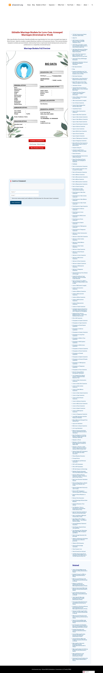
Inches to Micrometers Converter (78, 294)
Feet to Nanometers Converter (80, 184)
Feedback (75, 164)
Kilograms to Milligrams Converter (79, 342)
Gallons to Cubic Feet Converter (80, 236)
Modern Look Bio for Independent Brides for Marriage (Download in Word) (80, 584)
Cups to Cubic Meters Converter (80, 119)
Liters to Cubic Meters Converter (78, 390)
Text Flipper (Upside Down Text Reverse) (79, 527)
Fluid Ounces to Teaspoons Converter (79, 230)
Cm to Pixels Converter (78, 103)
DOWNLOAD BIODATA (37, 140)
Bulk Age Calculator (77, 76)
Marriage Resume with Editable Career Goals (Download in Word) (78, 655)
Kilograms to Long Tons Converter (78, 335)
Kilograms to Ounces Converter (80, 348)
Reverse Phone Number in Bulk (79, 495)
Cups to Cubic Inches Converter (80, 117)
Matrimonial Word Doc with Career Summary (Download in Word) (80, 617)
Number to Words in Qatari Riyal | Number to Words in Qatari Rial (79, 443)
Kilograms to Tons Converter (80, 369)
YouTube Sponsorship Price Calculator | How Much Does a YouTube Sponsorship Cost (80, 555)
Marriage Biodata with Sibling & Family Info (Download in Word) (80, 650)
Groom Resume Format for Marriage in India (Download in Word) (80, 594)
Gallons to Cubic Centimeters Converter (80, 233)
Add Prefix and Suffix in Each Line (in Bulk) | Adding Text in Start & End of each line (80, 46)
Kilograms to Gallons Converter (78, 329)
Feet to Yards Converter (78, 186)
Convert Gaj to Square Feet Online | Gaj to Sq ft (79, 106)
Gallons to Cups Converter (79, 249)
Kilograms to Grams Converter (80, 332)
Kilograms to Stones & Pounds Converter (80, 360)
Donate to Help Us (77, 147)
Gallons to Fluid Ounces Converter (78, 252)
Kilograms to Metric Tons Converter (79, 338)
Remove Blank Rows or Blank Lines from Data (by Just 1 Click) (80, 484)
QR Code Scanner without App (80, 469)
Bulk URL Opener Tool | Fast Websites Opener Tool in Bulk (80, 82)
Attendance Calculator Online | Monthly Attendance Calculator (80, 63)
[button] (92, 5)
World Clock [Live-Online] (79, 551)
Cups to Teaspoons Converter (80, 140)
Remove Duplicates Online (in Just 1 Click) (80, 488)
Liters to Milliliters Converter (80, 403)
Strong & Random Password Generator (79, 524)
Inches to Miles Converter (79, 297)
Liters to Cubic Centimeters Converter (79, 380)
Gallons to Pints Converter (79, 261)
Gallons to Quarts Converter (79, 263)
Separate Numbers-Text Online (78, 504)
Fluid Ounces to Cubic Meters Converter (80, 200)
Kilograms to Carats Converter (80, 320)
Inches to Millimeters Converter (78, 300)
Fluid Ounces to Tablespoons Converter (79, 226)
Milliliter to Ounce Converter (80, 426)
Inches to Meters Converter (79, 291)
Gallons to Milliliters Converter (78, 258)
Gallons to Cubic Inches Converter (78, 239)
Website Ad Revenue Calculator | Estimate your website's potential (80, 539)
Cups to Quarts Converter (79, 136)
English (87, 671)
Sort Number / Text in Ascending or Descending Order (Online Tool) (79, 508)
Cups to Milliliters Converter (80, 131)
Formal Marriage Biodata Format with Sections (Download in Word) (79, 635)
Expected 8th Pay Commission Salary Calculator (80, 156)
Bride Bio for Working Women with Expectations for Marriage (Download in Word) (80, 607)
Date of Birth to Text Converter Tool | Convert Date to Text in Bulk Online (80, 144)
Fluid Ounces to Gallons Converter (78, 209)
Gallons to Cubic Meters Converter (78, 243)
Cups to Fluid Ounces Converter (80, 124)
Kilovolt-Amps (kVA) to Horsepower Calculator (78, 372)
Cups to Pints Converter (78, 133)
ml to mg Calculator (77, 428)
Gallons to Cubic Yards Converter (78, 246)
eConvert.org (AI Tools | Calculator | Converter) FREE (79, 150)
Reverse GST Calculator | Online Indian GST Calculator (80, 491)
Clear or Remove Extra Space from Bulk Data (80, 97)
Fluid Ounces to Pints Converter (78, 219)
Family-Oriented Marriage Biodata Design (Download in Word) (80, 621)
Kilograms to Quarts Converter (80, 356)
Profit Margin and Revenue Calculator (79, 461)
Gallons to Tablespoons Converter (78, 266)
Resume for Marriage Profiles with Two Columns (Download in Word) (80, 612)
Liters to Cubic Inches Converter (78, 386)
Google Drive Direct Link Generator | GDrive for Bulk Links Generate (79, 277)
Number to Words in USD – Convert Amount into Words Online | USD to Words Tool (79, 448)
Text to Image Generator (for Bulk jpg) (80, 535)
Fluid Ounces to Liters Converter (78, 212)
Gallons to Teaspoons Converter (78, 270)
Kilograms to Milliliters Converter (79, 345)
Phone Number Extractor (79, 456)
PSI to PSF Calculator (78, 466)
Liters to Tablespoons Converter (78, 411)
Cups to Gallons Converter (79, 126)
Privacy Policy (76, 458)
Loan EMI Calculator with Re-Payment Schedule (80, 417)
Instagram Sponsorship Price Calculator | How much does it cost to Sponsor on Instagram (80, 310)
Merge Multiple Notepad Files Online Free (80, 420)
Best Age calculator (77, 66)
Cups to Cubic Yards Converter (80, 121)
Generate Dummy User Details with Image (80, 273)
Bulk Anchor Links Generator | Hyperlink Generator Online (80, 79)
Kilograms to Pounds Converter (78, 354)
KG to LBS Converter (77, 318)
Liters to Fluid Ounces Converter (78, 398)
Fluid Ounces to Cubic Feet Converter (79, 193)
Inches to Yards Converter (79, 306)
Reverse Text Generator (78, 498)
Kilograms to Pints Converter (80, 351)
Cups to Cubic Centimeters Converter (79, 111)
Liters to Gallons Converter (79, 401)
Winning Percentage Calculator (78, 546)
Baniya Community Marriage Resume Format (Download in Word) (80, 589)
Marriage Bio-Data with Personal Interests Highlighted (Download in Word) (79, 645)
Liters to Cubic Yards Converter (80, 393)
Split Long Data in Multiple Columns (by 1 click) (79, 516)
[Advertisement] (51, 19)
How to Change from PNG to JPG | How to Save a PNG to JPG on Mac (80, 282)
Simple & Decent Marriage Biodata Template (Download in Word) (80, 640)
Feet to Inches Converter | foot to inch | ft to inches (80, 169)
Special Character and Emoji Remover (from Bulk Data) (80, 512)
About (85, 5)
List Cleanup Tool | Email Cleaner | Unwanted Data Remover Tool (79, 376)
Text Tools (70, 5)
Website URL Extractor (78, 543)
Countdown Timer (77, 108)
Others (78, 5)
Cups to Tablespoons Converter (80, 138)
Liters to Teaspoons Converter (80, 414)
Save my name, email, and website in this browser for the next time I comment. (35, 198)
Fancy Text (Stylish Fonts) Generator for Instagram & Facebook (79, 160)
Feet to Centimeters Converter (80, 166)
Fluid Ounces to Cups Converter (80, 206)
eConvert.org (17, 5)
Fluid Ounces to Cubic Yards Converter (79, 203)
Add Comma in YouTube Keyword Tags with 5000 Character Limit (78, 41)
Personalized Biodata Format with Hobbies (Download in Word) (80, 603)
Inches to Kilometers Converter (78, 288)
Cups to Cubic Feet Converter (79, 114)
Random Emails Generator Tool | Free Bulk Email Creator (80, 472)
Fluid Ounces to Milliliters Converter (79, 216)
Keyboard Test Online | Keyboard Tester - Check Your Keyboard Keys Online (80, 314)
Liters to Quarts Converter (79, 408)
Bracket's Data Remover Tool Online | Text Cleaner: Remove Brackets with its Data (80, 72)
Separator (52, 5)
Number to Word (41, 5)
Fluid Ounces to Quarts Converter (78, 223)
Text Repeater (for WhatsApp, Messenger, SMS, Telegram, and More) (80, 531)
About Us (75, 38)
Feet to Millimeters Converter (80, 181)
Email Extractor (77, 153)
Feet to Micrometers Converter (80, 177)
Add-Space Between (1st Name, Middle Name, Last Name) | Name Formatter (80, 50)
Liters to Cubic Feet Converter (80, 383)
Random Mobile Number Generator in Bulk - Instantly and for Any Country (80, 476)
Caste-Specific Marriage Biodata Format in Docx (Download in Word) (78, 598)
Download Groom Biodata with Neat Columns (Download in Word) (80, 659)
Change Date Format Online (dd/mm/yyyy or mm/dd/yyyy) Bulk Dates (80, 89)
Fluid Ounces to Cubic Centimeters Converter (78, 189)
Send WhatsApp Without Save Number (80, 501)
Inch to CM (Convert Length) (79, 285)
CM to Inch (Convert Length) (79, 100)
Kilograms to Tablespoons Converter (79, 363)
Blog (33, 5)
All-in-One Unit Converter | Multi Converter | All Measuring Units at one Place (80, 55)
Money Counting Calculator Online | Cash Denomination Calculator (80, 432)
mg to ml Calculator (77, 423)
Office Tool (61, 5)
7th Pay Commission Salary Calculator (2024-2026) (79, 35)
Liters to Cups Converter (78, 395)
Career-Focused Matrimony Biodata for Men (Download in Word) (80, 571)
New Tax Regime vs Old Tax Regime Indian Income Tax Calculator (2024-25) (79, 436)
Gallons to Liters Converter (79, 255)
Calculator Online (77, 85)
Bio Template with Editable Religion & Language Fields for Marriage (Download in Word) (80, 626)
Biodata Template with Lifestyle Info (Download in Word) (79, 630)
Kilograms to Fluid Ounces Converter (79, 326)
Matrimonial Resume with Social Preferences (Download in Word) (80, 580)
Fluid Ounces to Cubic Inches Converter (80, 196)
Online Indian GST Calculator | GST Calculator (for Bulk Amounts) (80, 452)
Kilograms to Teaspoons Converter (79, 366)
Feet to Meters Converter (79, 174)
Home (29, 5)
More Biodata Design (37, 148)
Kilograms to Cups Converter (80, 323)
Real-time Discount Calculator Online (80, 480)
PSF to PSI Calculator (78, 464)
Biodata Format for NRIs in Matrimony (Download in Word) (79, 575)
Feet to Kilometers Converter (80, 172)
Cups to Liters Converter (78, 128)
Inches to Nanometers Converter (78, 303)
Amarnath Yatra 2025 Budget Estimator (80, 59)
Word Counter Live (77, 549)
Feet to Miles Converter (78, 179)
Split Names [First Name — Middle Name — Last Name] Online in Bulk (79, 520)
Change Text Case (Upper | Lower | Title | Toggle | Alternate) (79, 93)
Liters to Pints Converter (79, 406)
